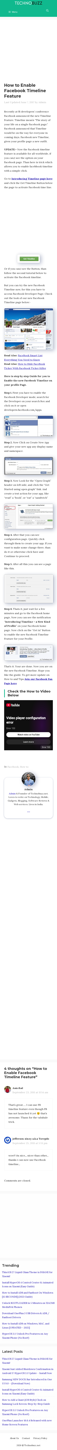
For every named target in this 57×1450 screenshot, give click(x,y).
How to (24, 766)
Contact (26, 1438)
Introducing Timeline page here (31, 178)
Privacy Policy (40, 1438)
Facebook (13, 766)
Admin (12, 793)
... (28, 810)
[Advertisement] (28, 52)
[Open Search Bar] (47, 10)
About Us (14, 1438)
